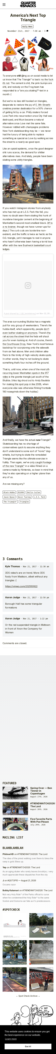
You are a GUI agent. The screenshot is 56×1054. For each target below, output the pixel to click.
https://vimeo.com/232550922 (21, 586)
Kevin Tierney (24, 497)
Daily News (27, 27)
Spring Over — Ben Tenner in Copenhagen (41, 791)
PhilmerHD (8, 854)
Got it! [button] (28, 1046)
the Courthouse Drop (14, 344)
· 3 (44, 31)
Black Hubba (9, 492)
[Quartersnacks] (28, 4)
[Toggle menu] (4, 4)
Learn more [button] (11, 1039)
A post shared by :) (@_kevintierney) (20, 313)
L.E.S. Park (39, 497)
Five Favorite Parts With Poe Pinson (41, 820)
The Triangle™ (10, 502)
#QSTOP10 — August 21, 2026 (21, 880)
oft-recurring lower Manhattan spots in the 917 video (26, 373)
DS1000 (21, 492)
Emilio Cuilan (33, 492)
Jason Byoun (9, 497)
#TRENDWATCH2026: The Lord (42, 805)
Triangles (24, 502)
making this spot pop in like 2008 (23, 384)
